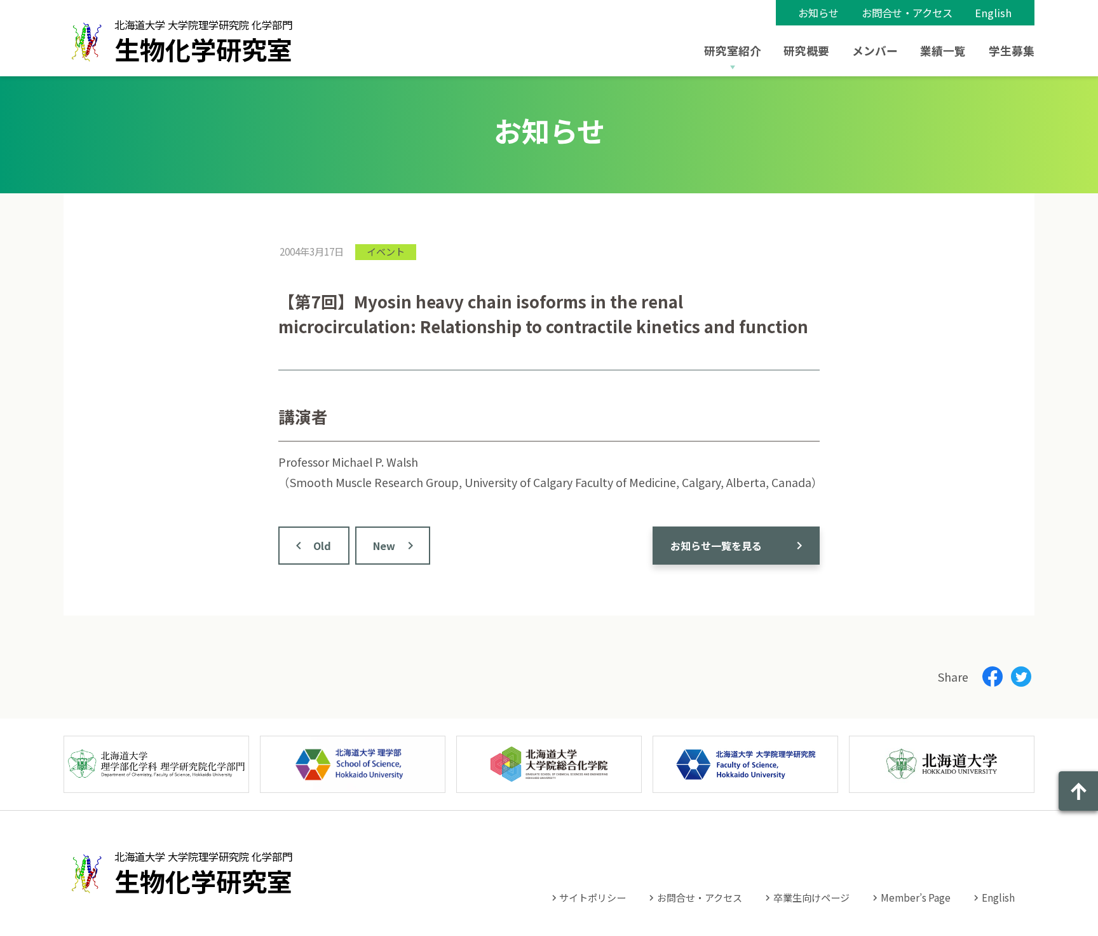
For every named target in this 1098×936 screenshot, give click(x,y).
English (993, 12)
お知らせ (818, 12)
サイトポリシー (592, 897)
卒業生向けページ (811, 897)
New (384, 545)
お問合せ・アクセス (907, 12)
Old (322, 545)
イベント (386, 251)
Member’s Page (916, 897)
